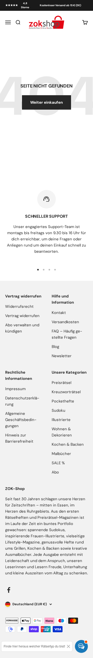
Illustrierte (61, 419)
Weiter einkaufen (46, 102)
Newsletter (62, 355)
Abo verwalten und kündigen (22, 328)
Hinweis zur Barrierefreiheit (19, 438)
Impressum (15, 388)
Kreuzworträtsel (66, 391)
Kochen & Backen (68, 444)
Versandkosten (65, 321)
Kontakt (59, 312)
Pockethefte (63, 401)
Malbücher (61, 453)
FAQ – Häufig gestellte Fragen (67, 334)
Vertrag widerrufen (22, 315)
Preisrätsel (61, 382)
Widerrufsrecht (19, 306)
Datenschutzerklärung (22, 401)
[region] (46, 225)
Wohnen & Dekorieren (62, 432)
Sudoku (58, 410)
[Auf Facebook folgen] (8, 589)
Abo (55, 472)
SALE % (58, 463)
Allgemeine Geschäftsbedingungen (20, 419)
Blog (55, 346)
